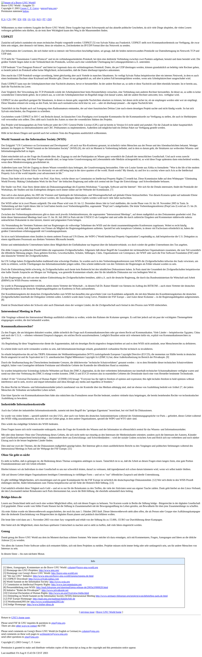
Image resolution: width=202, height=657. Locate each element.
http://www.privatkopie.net (55, 590)
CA (4, 19)
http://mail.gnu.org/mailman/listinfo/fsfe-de (54, 598)
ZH (49, 19)
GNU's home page (20, 617)
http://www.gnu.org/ (49, 570)
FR (24, 19)
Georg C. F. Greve (29, 8)
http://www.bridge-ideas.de (40, 604)
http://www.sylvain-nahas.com (44, 578)
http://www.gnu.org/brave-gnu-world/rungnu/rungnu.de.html (63, 576)
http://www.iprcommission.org (66, 584)
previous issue (87, 612)
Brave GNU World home (109, 612)
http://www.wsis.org (60, 581)
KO (39, 19)
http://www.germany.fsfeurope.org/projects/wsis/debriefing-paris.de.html (132, 596)
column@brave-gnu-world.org (83, 567)
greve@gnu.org (48, 8)
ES (33, 19)
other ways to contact (26, 625)
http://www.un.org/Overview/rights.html (69, 593)
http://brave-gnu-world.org (64, 573)
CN (9, 19)
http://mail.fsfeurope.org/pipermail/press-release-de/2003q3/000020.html (72, 587)
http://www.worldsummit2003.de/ (47, 601)
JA (29, 19)
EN (19, 19)
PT (44, 19)
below (26, 11)
